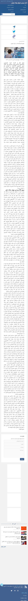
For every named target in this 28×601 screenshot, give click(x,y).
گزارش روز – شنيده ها (10, 7)
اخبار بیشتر (3, 547)
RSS (17, 586)
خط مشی (12, 12)
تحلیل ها (24, 7)
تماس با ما (24, 12)
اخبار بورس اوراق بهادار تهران (19, 3)
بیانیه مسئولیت (23, 598)
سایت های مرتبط (11, 9)
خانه (25, 5)
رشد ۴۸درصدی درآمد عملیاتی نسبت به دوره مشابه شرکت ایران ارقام (11, 532)
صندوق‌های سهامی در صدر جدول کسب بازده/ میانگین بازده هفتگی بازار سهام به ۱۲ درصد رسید (11, 542)
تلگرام (14, 28)
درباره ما (25, 595)
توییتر (14, 33)
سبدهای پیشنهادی (23, 9)
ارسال (22, 459)
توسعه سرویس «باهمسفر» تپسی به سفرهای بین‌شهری (12, 537)
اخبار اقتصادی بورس (11, 5)
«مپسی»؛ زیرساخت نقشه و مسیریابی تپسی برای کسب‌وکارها (12, 527)
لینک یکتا (14, 38)
